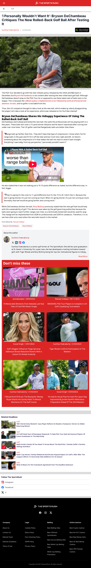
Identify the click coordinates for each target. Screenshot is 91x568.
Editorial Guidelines (9, 542)
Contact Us (7, 532)
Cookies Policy (30, 528)
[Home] (46, 3)
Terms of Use (7, 546)
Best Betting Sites (53, 528)
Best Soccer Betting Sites (56, 540)
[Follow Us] (82, 30)
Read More (82, 256)
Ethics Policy (29, 532)
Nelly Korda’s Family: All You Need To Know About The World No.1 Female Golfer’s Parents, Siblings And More (50, 445)
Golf (12, 9)
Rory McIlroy (38, 206)
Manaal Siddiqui (18, 222)
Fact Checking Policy (32, 537)
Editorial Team (8, 537)
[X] (13, 242)
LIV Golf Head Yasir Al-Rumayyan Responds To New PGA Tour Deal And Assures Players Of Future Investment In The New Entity (50, 435)
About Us (6, 528)
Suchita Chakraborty (10, 30)
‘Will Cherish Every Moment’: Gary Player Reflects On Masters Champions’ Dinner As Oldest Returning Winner (50, 425)
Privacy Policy (30, 546)
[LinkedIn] (16, 242)
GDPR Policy (29, 542)
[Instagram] (20, 242)
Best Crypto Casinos (77, 528)
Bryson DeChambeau (23, 95)
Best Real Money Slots (78, 537)
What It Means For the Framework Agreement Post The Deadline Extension (44, 465)
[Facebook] (23, 242)
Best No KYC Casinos (77, 532)
